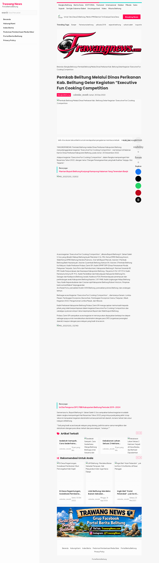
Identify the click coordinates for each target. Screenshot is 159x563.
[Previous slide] (137, 433)
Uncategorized (94, 8)
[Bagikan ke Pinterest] (138, 193)
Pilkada (128, 5)
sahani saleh (128, 25)
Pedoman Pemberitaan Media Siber (18, 32)
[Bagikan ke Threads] (138, 200)
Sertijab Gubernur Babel (76, 8)
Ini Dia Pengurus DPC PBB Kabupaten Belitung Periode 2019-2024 (89, 407)
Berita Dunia (78, 5)
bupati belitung (141, 25)
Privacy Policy (9, 40)
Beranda (7, 19)
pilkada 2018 (101, 25)
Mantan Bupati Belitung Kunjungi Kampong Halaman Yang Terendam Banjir (93, 171)
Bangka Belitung (65, 5)
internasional (111, 5)
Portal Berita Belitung (12, 36)
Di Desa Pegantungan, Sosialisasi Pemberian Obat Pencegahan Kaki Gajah (70, 495)
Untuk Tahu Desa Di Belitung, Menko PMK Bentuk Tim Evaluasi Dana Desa (91, 17)
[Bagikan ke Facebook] (138, 172)
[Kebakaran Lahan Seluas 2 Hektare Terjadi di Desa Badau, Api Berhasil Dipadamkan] (135, 445)
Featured (100, 5)
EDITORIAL (90, 5)
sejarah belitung (115, 25)
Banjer (73, 25)
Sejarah (61, 8)
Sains (135, 5)
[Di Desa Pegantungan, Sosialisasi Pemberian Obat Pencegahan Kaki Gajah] (70, 474)
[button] (4, 12)
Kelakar (121, 5)
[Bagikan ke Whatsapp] (138, 186)
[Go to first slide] (140, 433)
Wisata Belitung (114, 8)
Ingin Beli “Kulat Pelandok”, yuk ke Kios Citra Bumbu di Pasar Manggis (128, 495)
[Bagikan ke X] (138, 179)
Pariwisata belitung (86, 25)
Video (104, 8)
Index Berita (8, 28)
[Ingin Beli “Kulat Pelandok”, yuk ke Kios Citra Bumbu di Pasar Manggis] (128, 474)
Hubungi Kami (9, 23)
